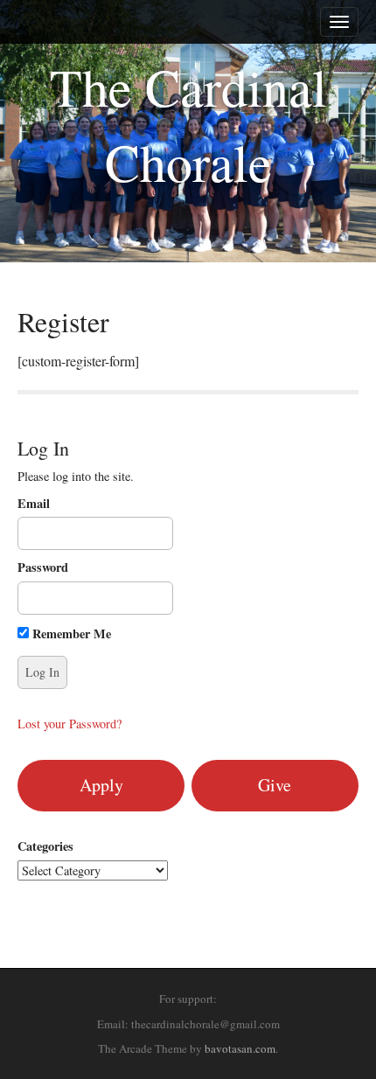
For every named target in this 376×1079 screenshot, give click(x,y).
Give (274, 785)
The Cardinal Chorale (188, 124)
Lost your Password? (69, 723)
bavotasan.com (240, 1048)
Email (33, 503)
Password (42, 567)
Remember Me (70, 633)
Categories (45, 846)
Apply (101, 785)
